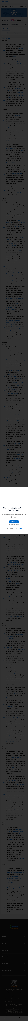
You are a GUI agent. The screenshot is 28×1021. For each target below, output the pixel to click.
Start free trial (14, 519)
